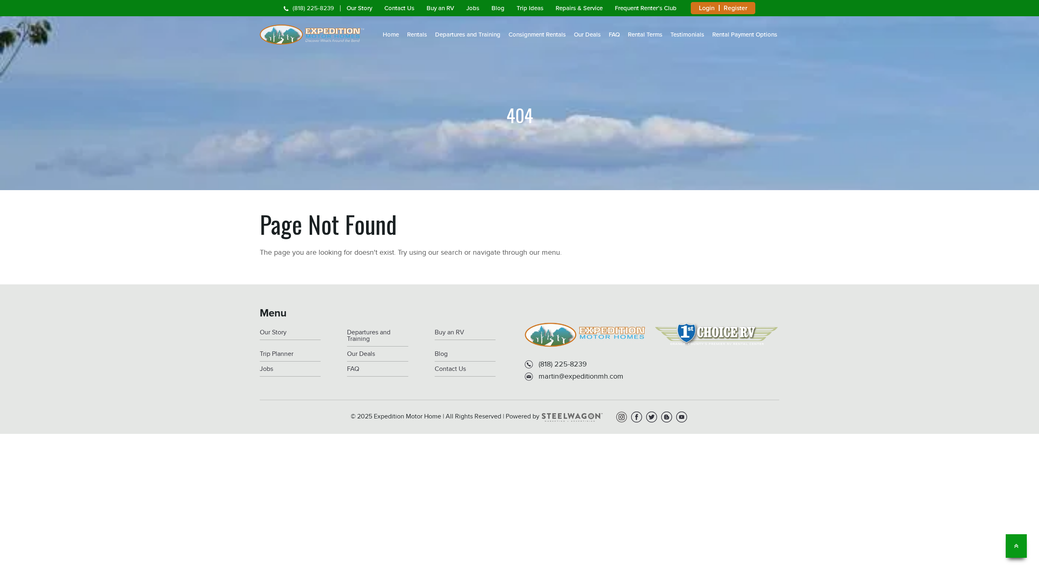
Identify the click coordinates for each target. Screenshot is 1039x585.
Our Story (359, 8)
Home (391, 34)
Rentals (417, 34)
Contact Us (399, 8)
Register (735, 8)
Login (707, 8)
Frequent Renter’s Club (646, 8)
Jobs (472, 8)
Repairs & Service (579, 8)
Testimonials (687, 34)
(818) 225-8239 (313, 8)
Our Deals (587, 34)
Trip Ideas (530, 8)
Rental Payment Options (744, 34)
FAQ (614, 34)
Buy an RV (440, 8)
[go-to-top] (1016, 546)
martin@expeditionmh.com (581, 376)
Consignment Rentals (537, 34)
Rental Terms (645, 34)
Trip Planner (276, 354)
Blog (497, 8)
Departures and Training (467, 34)
